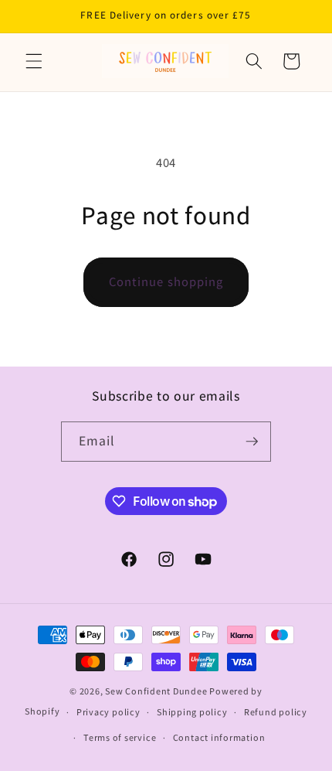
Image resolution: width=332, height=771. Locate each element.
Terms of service (119, 737)
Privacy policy (108, 712)
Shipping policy (192, 712)
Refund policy (275, 712)
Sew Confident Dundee (156, 691)
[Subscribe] (251, 441)
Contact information (219, 737)
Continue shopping (166, 281)
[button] (34, 61)
